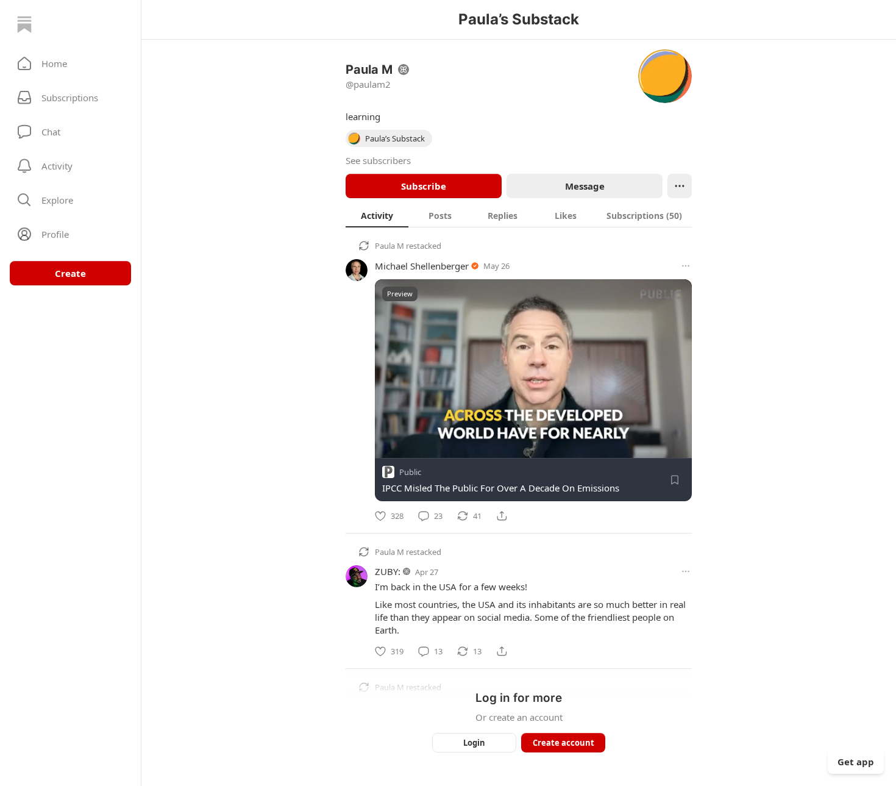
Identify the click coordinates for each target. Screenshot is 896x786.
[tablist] (519, 215)
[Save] (674, 480)
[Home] (24, 24)
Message (585, 186)
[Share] (501, 516)
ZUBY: (387, 571)
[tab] (377, 215)
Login (474, 742)
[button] (70, 63)
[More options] (685, 266)
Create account (563, 742)
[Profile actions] (679, 186)
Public (410, 471)
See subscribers (378, 160)
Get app (855, 762)
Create (70, 273)
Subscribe (423, 186)
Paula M (389, 245)
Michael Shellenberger (422, 266)
